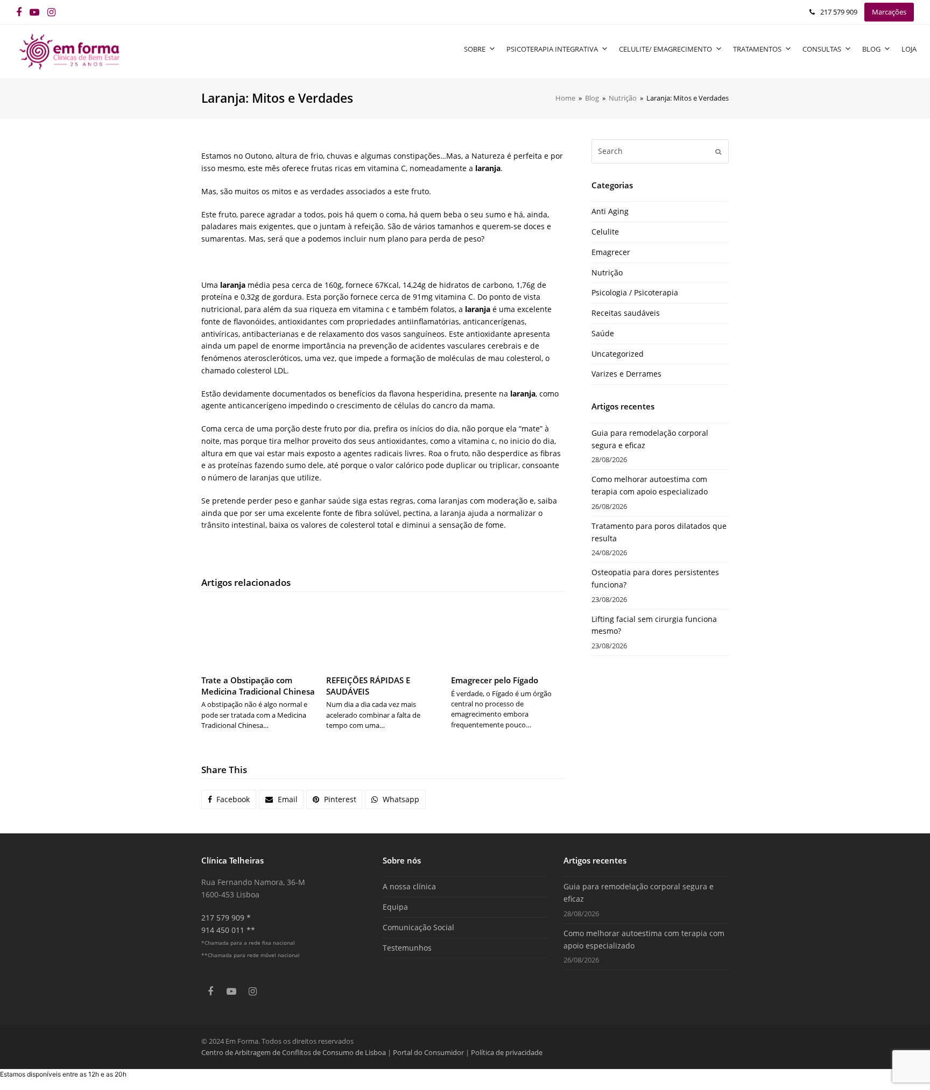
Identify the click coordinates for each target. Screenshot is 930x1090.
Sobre (474, 49)
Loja (909, 49)
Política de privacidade (506, 1052)
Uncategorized (617, 354)
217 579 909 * (226, 917)
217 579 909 (838, 12)
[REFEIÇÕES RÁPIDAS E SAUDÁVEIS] (383, 635)
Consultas (821, 49)
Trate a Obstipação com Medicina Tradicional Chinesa (258, 686)
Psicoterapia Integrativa (552, 49)
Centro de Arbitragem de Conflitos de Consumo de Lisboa (293, 1052)
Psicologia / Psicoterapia (634, 292)
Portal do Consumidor (429, 1052)
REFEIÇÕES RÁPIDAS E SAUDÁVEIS (368, 686)
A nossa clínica (409, 886)
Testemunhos (407, 948)
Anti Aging (610, 211)
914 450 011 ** (228, 930)
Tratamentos (757, 49)
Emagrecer (610, 252)
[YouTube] (34, 12)
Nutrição (607, 272)
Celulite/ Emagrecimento (665, 49)
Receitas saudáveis (625, 313)
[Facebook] (19, 12)
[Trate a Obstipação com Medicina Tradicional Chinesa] (258, 635)
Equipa (395, 907)
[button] (228, 799)
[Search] (660, 151)
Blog (871, 49)
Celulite (605, 232)
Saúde (602, 333)
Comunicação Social (418, 927)
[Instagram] (51, 12)
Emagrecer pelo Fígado (494, 680)
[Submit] (718, 151)
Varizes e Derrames (626, 374)
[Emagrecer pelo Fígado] (508, 635)
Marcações (889, 12)
